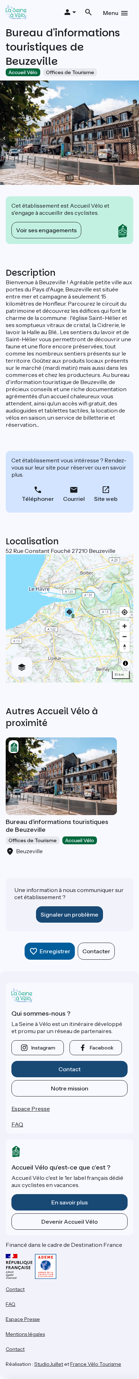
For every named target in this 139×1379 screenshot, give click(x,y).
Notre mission (69, 1088)
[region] (69, 618)
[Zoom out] (124, 636)
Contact (69, 1069)
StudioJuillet (48, 1364)
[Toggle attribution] (125, 663)
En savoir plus (69, 1202)
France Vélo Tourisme (95, 1364)
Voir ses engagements (46, 230)
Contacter (96, 951)
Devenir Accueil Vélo (69, 1221)
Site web (106, 498)
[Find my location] (124, 612)
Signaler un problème (69, 914)
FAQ (17, 1124)
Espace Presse (30, 1108)
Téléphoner (38, 498)
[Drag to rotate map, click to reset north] (124, 647)
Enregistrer (55, 951)
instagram (43, 1047)
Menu (110, 12)
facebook (101, 1047)
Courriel (74, 498)
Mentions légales (25, 1334)
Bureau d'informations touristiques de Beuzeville (57, 826)
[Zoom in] (124, 626)
